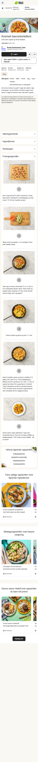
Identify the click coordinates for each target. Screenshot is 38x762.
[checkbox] (2, 43)
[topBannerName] (19, 14)
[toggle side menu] (2, 3)
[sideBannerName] (19, 117)
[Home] (2, 8)
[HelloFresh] (19, 2)
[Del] (35, 54)
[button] (19, 141)
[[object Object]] (30, 54)
